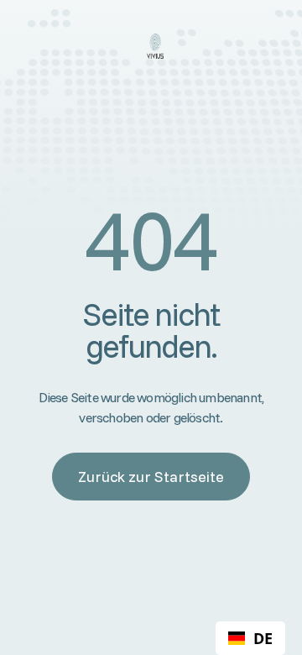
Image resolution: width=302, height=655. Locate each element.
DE (263, 638)
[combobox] (250, 638)
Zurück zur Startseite (151, 476)
